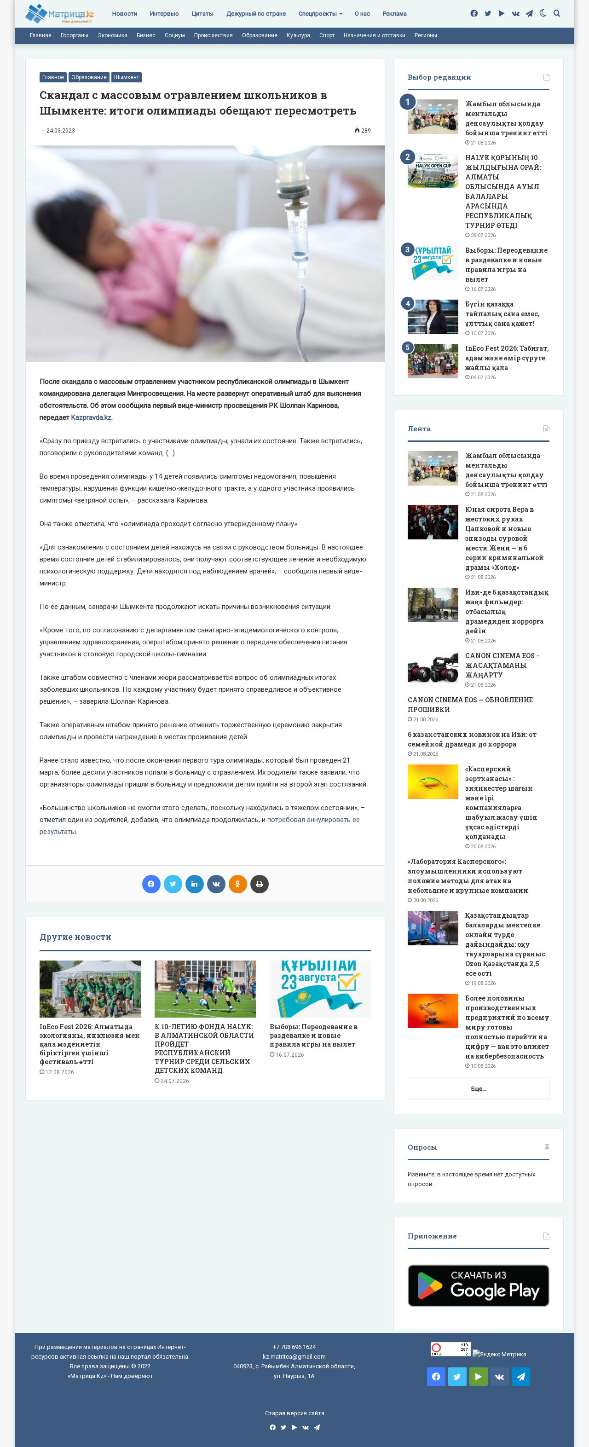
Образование (259, 35)
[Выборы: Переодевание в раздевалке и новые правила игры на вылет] (320, 989)
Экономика (112, 35)
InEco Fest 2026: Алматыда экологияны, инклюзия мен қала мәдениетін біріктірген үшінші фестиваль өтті (90, 1044)
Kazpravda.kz (91, 417)
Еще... (478, 1088)
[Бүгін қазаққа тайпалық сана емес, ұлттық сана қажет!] (433, 317)
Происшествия (213, 35)
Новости (124, 13)
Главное (53, 77)
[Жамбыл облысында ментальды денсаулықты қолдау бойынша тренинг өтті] (433, 116)
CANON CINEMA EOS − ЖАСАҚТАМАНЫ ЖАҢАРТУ (502, 665)
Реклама (395, 13)
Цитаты (203, 13)
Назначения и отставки (374, 35)
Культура (298, 35)
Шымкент (126, 77)
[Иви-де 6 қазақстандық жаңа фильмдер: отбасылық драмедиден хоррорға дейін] (433, 605)
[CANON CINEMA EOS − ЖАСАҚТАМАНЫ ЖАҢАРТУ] (433, 668)
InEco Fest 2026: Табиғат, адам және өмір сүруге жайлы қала (507, 358)
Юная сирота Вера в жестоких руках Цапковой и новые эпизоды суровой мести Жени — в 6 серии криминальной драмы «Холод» (504, 538)
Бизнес (146, 35)
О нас (362, 13)
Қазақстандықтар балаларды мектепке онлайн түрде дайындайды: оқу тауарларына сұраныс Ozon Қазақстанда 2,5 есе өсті (505, 944)
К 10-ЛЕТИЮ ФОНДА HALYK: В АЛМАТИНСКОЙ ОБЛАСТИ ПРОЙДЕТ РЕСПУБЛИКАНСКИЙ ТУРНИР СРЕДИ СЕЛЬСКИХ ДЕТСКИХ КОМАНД (204, 1048)
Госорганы (74, 35)
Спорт (327, 35)
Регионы (426, 35)
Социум (175, 35)
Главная (41, 35)
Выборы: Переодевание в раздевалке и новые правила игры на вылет (314, 1035)
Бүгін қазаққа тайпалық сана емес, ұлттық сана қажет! (502, 314)
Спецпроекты (318, 13)
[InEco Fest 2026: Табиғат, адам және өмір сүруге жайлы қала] (433, 361)
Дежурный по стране (256, 13)
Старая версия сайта (294, 1413)
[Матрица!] (59, 14)
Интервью (164, 13)
